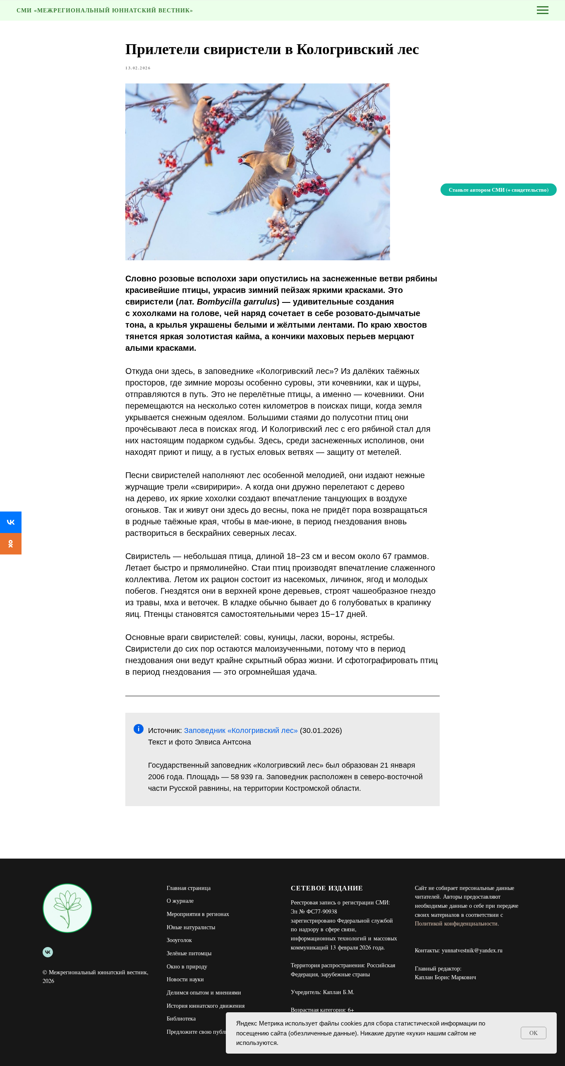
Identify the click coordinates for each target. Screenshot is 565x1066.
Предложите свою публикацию (205, 1031)
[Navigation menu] (542, 10)
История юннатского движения (205, 1005)
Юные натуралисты (191, 927)
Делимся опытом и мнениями (204, 992)
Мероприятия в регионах (198, 914)
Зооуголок (179, 940)
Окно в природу (187, 966)
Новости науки (185, 979)
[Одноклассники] (11, 543)
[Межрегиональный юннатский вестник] (48, 952)
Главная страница (189, 888)
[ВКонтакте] (11, 522)
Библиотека (181, 1018)
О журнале (180, 900)
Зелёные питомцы (189, 953)
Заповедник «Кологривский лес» (241, 730)
